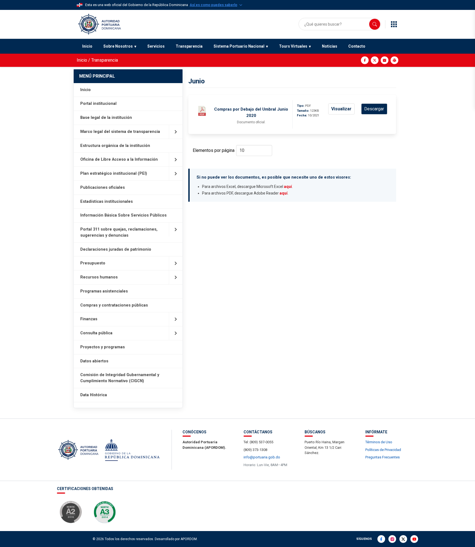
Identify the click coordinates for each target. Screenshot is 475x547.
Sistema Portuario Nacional (239, 46)
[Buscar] (374, 24)
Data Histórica (93, 395)
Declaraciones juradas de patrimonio (115, 249)
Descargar (374, 108)
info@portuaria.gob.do (262, 457)
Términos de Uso (378, 442)
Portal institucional (98, 103)
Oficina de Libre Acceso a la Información (119, 159)
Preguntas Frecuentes (382, 457)
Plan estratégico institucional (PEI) (113, 173)
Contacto (356, 46)
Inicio (87, 46)
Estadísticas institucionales (106, 201)
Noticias (329, 46)
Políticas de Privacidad (383, 450)
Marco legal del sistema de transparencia (120, 131)
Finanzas (88, 319)
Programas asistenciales (104, 291)
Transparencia (189, 46)
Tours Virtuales (293, 46)
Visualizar (341, 108)
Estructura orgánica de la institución (115, 145)
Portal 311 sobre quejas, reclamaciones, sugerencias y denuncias (119, 232)
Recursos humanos (99, 277)
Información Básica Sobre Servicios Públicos (123, 215)
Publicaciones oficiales (102, 187)
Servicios (156, 46)
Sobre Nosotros (118, 46)
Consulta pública (96, 333)
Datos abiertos (94, 361)
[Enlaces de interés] (394, 24)
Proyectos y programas (102, 347)
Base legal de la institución (106, 117)
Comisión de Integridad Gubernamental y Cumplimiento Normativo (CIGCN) (119, 378)
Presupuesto (92, 263)
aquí (288, 186)
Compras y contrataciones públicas (114, 305)
